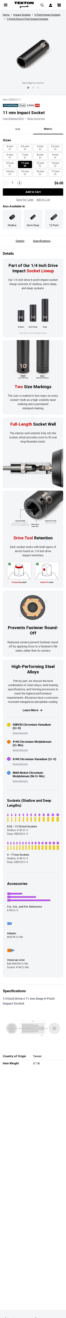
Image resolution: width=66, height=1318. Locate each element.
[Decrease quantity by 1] (5, 183)
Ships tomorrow (36, 118)
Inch (17, 129)
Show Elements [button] (20, 733)
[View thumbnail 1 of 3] (28, 87)
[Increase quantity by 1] (19, 183)
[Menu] (5, 5)
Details (20, 241)
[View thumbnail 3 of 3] (38, 87)
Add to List (43, 199)
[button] (33, 53)
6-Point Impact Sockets (47, 14)
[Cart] (59, 5)
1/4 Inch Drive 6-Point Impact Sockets (27, 19)
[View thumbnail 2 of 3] (33, 87)
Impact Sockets (22, 14)
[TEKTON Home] (24, 5)
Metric (48, 129)
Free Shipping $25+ (13, 118)
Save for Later (25, 199)
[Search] (42, 5)
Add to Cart (33, 192)
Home (6, 14)
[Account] (50, 5)
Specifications (42, 241)
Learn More (30, 710)
